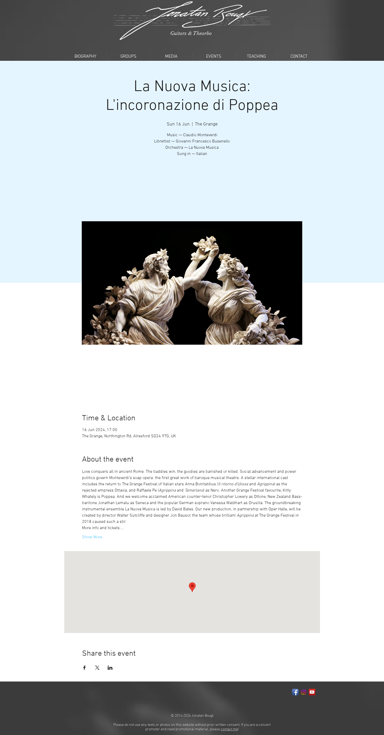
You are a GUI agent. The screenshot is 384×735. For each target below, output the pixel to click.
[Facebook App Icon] (295, 692)
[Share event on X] (97, 668)
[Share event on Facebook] (84, 668)
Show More (92, 537)
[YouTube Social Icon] (312, 692)
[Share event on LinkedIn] (110, 668)
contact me (229, 729)
